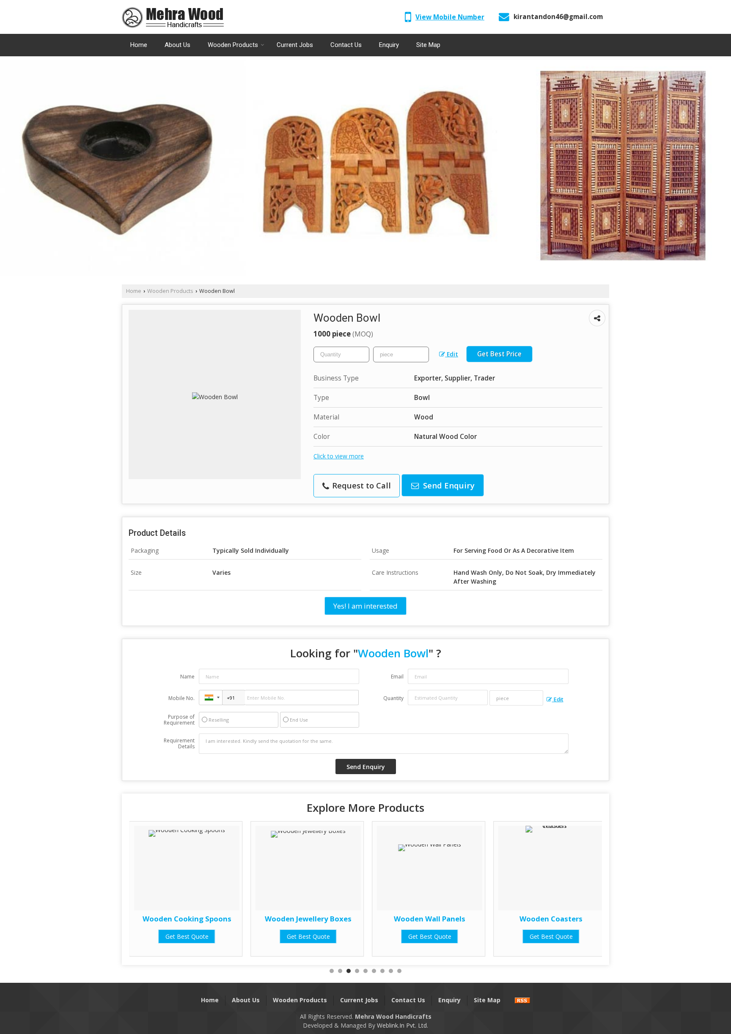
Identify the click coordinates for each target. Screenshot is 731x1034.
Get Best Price (499, 354)
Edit (451, 354)
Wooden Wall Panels (308, 919)
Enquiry (389, 45)
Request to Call (360, 485)
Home (138, 45)
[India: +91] (211, 697)
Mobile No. (181, 698)
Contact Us (346, 45)
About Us (177, 45)
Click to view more (338, 456)
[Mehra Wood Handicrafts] (173, 17)
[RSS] (522, 999)
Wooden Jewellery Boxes (186, 919)
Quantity (393, 698)
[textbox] (401, 354)
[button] (449, 17)
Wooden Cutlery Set (551, 919)
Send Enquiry (448, 485)
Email (397, 676)
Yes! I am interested (365, 606)
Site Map (428, 45)
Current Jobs (295, 45)
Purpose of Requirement (179, 720)
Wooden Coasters (429, 919)
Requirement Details (179, 744)
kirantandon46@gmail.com (558, 16)
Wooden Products (233, 45)
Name (187, 676)
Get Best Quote (187, 936)
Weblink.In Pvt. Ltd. (402, 1025)
